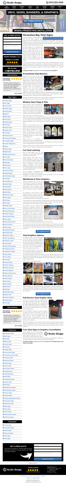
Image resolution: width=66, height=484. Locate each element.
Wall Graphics (8, 284)
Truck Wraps (7, 257)
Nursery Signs (8, 392)
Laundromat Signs (9, 379)
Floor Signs (7, 168)
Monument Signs (9, 195)
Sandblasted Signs (9, 230)
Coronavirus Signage (10, 138)
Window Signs (8, 300)
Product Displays (9, 213)
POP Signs (7, 200)
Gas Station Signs (9, 368)
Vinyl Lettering (8, 275)
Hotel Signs (7, 376)
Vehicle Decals (8, 262)
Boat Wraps (7, 119)
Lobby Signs (7, 186)
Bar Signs (7, 339)
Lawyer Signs (8, 382)
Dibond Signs (8, 149)
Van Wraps (7, 259)
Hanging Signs (8, 173)
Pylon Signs (7, 219)
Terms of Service (37, 476)
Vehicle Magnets (8, 270)
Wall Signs (7, 289)
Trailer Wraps (8, 254)
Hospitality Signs (9, 374)
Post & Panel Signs (9, 208)
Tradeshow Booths (9, 249)
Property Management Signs (12, 398)
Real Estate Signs (9, 401)
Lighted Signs (8, 184)
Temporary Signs (9, 240)
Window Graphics (9, 297)
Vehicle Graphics (9, 265)
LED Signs (7, 178)
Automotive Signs (9, 333)
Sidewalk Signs (8, 232)
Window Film (7, 294)
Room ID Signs (8, 224)
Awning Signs (8, 111)
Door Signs (7, 157)
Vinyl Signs (37, 7)
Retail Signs (7, 406)
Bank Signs (7, 336)
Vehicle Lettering (8, 267)
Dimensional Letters (9, 154)
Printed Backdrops (9, 211)
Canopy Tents (8, 130)
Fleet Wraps (7, 165)
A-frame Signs (8, 100)
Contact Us (60, 7)
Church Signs (8, 344)
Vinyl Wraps (7, 281)
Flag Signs (7, 162)
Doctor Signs (7, 365)
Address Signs (8, 108)
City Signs (7, 347)
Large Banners (8, 181)
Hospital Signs (8, 371)
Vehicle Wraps (30, 7)
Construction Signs (9, 352)
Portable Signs (8, 205)
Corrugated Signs (9, 141)
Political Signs (8, 395)
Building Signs (8, 122)
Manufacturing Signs (10, 387)
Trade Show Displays (10, 246)
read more (8, 90)
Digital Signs (7, 151)
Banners (6, 114)
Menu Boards (8, 189)
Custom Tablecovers (10, 143)
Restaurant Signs (9, 403)
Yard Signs (7, 302)
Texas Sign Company (24, 476)
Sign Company (6, 7)
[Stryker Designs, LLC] (12, 470)
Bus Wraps (7, 124)
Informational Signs (9, 176)
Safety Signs (7, 227)
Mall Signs (7, 384)
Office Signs (7, 197)
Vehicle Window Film (10, 273)
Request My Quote (12, 52)
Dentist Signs (8, 363)
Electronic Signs (8, 159)
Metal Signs (7, 192)
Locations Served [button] (33, 463)
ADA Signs (7, 103)
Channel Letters (8, 135)
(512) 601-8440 (55, 2)
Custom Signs (45, 7)
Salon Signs (7, 409)
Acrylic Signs (7, 106)
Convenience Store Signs (11, 355)
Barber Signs (7, 341)
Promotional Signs (9, 216)
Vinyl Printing (8, 278)
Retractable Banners (9, 222)
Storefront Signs (8, 235)
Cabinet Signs (8, 127)
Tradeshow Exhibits (9, 251)
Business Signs (52, 7)
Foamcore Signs (8, 170)
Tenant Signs (7, 243)
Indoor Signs (14, 7)
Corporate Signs (8, 357)
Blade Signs (7, 116)
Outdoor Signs (22, 7)
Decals (6, 146)
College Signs (8, 349)
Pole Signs (7, 203)
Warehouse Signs (9, 417)
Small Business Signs (10, 414)
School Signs (8, 411)
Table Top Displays (9, 238)
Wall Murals (7, 286)
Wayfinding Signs (9, 292)
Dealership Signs (9, 360)
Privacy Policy (30, 476)
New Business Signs (10, 390)
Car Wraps (7, 132)
